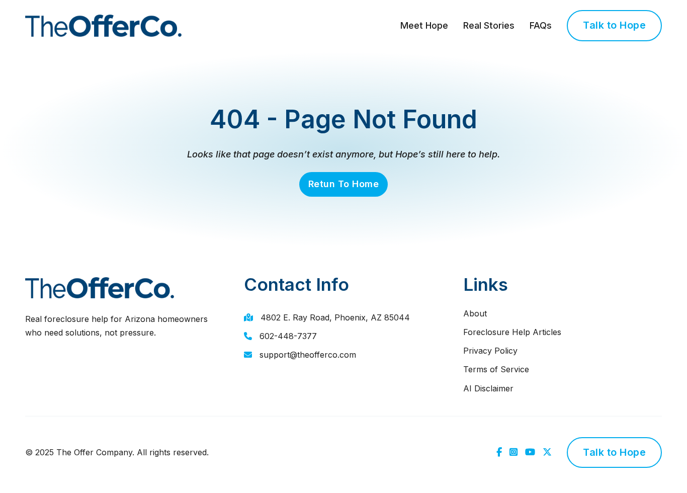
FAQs (541, 25)
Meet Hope (424, 25)
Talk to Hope (614, 25)
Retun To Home (343, 184)
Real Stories (488, 25)
